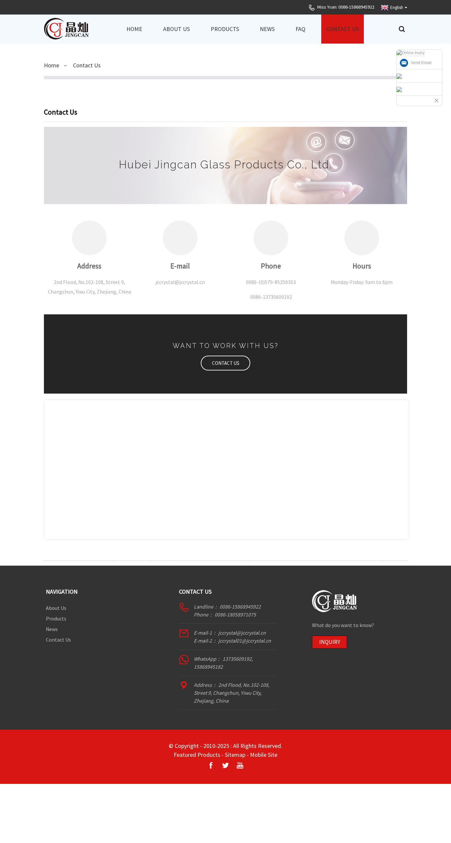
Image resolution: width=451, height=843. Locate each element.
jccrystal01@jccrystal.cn (244, 640)
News (267, 29)
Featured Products (197, 754)
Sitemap (235, 754)
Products (225, 29)
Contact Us (342, 29)
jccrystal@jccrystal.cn (242, 632)
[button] (225, 363)
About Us (176, 29)
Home (134, 29)
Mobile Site (263, 754)
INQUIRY (329, 642)
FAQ (300, 29)
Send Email (421, 62)
